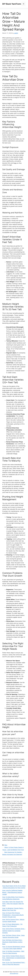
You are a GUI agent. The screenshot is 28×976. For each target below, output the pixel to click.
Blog (5, 845)
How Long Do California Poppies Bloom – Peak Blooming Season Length (12, 892)
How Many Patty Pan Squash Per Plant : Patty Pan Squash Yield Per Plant (13, 903)
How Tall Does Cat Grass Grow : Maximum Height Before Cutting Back (12, 942)
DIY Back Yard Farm (11, 4)
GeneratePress (14, 973)
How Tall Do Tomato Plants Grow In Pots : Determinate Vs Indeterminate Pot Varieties (13, 958)
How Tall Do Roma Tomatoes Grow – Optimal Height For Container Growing (13, 930)
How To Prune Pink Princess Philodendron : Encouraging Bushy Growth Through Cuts (13, 915)
